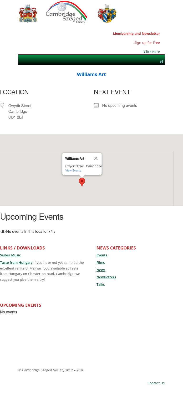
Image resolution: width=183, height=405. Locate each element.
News (101, 270)
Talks (101, 284)
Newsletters (106, 277)
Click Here (152, 51)
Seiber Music (10, 255)
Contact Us (156, 383)
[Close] (96, 158)
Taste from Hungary (16, 262)
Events (102, 255)
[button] (82, 182)
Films (101, 262)
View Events (73, 170)
